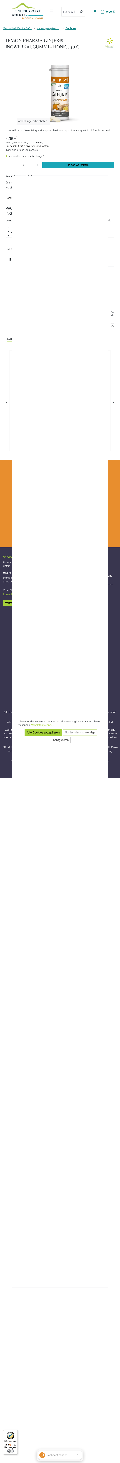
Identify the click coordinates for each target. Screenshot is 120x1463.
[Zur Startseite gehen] (28, 11)
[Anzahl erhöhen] (38, 165)
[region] (60, 92)
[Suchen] (81, 12)
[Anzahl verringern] (9, 165)
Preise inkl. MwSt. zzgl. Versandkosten (27, 146)
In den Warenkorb (78, 164)
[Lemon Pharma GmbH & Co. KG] (109, 42)
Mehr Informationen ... (43, 725)
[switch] (10, 1451)
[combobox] (69, 12)
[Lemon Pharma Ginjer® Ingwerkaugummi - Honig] (60, 92)
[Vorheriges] (6, 402)
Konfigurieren (61, 739)
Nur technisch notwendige (80, 732)
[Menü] (51, 10)
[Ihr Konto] (95, 11)
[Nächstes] (113, 402)
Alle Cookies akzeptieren (43, 732)
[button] (9, 299)
